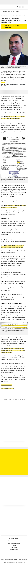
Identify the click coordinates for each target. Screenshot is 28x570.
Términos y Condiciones (14, 541)
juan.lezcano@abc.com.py (7, 388)
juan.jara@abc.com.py (6, 385)
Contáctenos (14, 549)
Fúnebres (14, 545)
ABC (4, 6)
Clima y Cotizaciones (15, 7)
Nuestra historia (14, 538)
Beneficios (14, 547)
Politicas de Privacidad (14, 543)
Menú (26, 7)
